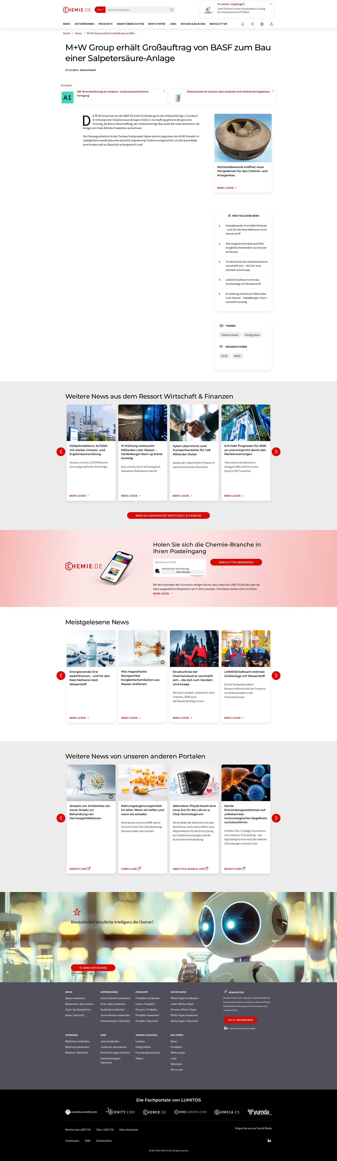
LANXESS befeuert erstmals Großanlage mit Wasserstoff (243, 281)
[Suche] (171, 10)
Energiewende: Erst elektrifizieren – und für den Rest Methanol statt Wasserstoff (246, 229)
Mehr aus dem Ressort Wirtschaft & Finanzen (168, 515)
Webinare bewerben (77, 1047)
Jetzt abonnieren (240, 1020)
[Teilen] (252, 24)
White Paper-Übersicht (184, 1021)
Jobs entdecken (109, 1041)
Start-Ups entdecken (112, 1004)
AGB (87, 1140)
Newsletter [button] (218, 23)
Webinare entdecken (77, 1041)
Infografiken (143, 1047)
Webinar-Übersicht (76, 1052)
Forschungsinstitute (148, 1052)
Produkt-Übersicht (147, 1021)
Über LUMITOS (105, 1129)
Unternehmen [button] (84, 23)
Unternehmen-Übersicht (115, 1021)
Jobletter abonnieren (113, 1047)
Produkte (176, 1047)
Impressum (72, 1140)
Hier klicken (183, 572)
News (174, 1041)
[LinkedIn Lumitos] (269, 1140)
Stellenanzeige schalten (115, 1052)
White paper (178, 1052)
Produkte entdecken (148, 998)
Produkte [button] (105, 23)
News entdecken (75, 998)
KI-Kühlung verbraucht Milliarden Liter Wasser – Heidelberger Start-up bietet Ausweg (246, 298)
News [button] (67, 23)
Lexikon (140, 1041)
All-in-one (177, 1069)
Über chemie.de (128, 1129)
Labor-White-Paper (182, 1004)
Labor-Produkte (145, 1004)
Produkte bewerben (147, 1015)
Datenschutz (104, 1140)
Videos (139, 1058)
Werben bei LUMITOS (78, 1129)
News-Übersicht (75, 1015)
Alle (99, 9)
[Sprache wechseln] (261, 24)
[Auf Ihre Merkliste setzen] (242, 24)
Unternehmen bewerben (115, 1015)
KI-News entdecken (93, 967)
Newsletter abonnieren (236, 562)
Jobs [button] (173, 23)
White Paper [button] (156, 23)
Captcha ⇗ (197, 576)
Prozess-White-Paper (184, 1009)
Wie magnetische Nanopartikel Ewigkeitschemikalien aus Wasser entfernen (246, 248)
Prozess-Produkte (146, 1009)
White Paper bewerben (184, 1015)
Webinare (176, 1064)
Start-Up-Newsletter (78, 1009)
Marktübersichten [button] (130, 23)
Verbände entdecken (112, 1009)
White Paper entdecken (185, 998)
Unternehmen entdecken (115, 998)
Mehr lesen (161, 593)
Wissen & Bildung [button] (193, 23)
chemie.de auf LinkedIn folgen (242, 1028)
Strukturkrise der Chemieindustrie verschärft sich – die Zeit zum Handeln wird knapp (246, 266)
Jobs (173, 1058)
